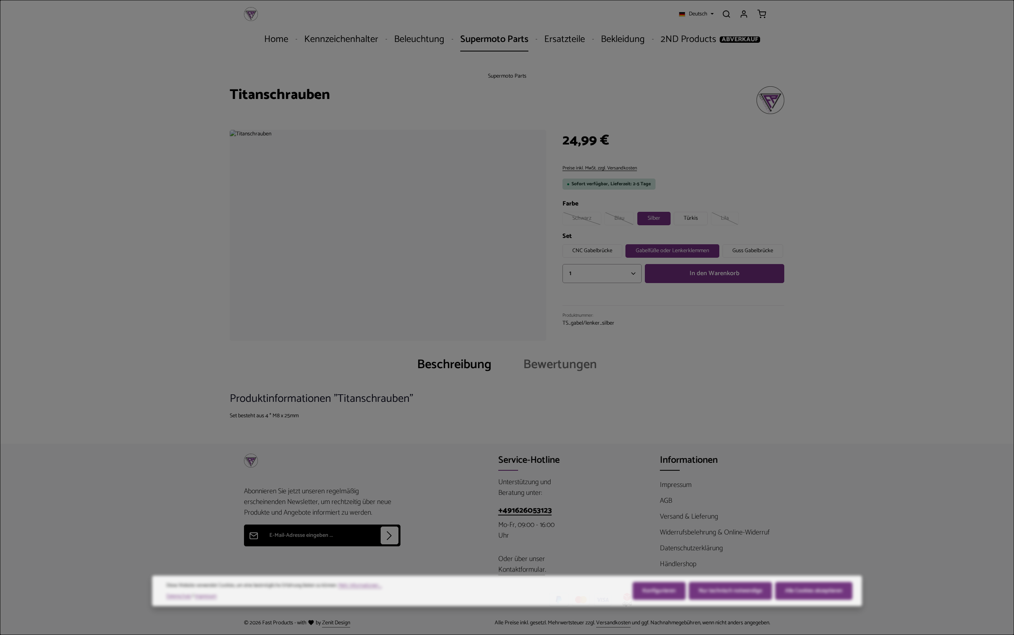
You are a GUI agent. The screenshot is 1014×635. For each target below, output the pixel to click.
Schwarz (586, 219)
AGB (666, 501)
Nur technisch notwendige (730, 588)
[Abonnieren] (389, 535)
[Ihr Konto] (744, 14)
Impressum (676, 485)
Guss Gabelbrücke (752, 250)
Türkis (691, 218)
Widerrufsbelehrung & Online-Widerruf (715, 532)
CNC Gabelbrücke (592, 250)
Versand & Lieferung (689, 517)
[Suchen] (726, 14)
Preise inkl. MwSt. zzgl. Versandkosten (599, 168)
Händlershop (678, 564)
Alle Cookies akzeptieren (813, 588)
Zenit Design (336, 622)
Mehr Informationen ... (360, 582)
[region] (388, 235)
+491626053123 (525, 511)
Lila (730, 219)
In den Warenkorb (715, 273)
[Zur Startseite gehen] (251, 14)
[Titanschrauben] (388, 235)
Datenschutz (178, 593)
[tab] (454, 364)
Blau (624, 219)
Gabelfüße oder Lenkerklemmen (672, 250)
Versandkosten (613, 622)
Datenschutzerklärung (691, 548)
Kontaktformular (521, 570)
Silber (654, 218)
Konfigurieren (659, 588)
